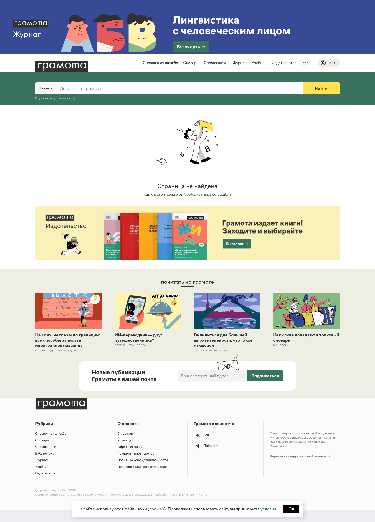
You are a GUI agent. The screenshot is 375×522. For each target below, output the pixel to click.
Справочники (215, 63)
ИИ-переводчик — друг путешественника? (138, 338)
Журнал (240, 63)
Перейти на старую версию (298, 456)
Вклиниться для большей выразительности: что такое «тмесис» (223, 340)
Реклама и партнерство (135, 453)
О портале (125, 433)
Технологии (138, 345)
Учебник (259, 63)
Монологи (280, 345)
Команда (124, 440)
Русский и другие (64, 350)
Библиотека (44, 453)
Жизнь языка (219, 350)
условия (268, 509)
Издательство (284, 63)
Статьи (40, 350)
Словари (191, 63)
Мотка (202, 494)
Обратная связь (129, 447)
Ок (291, 509)
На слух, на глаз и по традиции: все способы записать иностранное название (67, 340)
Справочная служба (160, 63)
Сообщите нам (197, 194)
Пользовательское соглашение (142, 467)
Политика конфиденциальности (142, 460)
